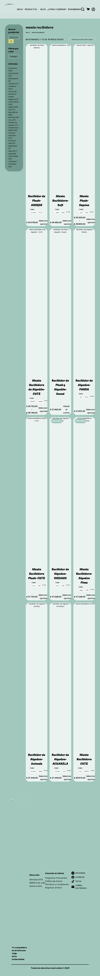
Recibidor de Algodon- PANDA (84, 384)
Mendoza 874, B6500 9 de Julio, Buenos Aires (37, 882)
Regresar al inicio (53, 887)
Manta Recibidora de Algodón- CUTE (36, 387)
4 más (46, 400)
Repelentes (12, 146)
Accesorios (12, 68)
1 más (92, 770)
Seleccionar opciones (44, 222)
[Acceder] (93, 9)
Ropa (10, 151)
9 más (46, 770)
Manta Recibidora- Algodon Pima (84, 575)
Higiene (11, 107)
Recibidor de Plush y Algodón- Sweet (60, 387)
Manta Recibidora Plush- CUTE (36, 573)
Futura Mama (13, 102)
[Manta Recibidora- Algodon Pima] (84, 490)
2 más (91, 212)
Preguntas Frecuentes (56, 878)
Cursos (11, 91)
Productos (31, 9)
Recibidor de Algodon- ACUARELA (60, 758)
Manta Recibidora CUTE (84, 758)
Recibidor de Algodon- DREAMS (60, 573)
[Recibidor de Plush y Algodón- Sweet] (60, 302)
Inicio (20, 9)
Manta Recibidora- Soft (60, 200)
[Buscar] (82, 9)
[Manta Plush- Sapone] (84, 117)
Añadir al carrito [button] (66, 409)
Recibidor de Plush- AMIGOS (36, 200)
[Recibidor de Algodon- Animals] (36, 676)
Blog (43, 9)
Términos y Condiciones (57, 884)
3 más (68, 212)
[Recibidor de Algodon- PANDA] (84, 302)
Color (32, 209)
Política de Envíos (53, 881)
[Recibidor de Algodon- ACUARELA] (60, 676)
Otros (10, 120)
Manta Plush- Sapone (84, 200)
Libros (10, 109)
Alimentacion (13, 73)
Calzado (11, 84)
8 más (69, 770)
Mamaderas (13, 112)
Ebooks (11, 94)
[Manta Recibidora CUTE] (84, 676)
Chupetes (12, 86)
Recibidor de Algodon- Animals (36, 758)
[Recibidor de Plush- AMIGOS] (36, 117)
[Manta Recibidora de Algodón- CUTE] (36, 302)
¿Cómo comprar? (56, 9)
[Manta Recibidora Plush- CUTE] (36, 490)
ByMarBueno (74, 9)
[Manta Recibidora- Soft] (60, 117)
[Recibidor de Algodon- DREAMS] (60, 490)
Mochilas (11, 117)
